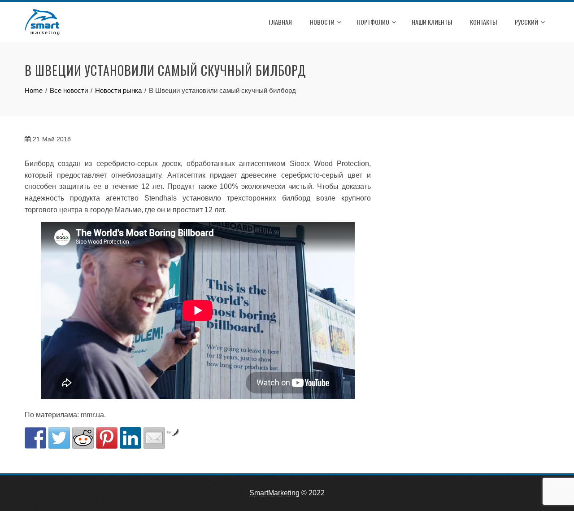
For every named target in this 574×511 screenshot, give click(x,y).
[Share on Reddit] (83, 438)
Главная (280, 21)
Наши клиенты (432, 21)
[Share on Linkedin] (130, 438)
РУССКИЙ (526, 21)
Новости (322, 21)
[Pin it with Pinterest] (106, 438)
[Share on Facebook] (35, 438)
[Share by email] (154, 438)
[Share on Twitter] (59, 438)
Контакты (483, 21)
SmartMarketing (274, 493)
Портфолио (373, 21)
